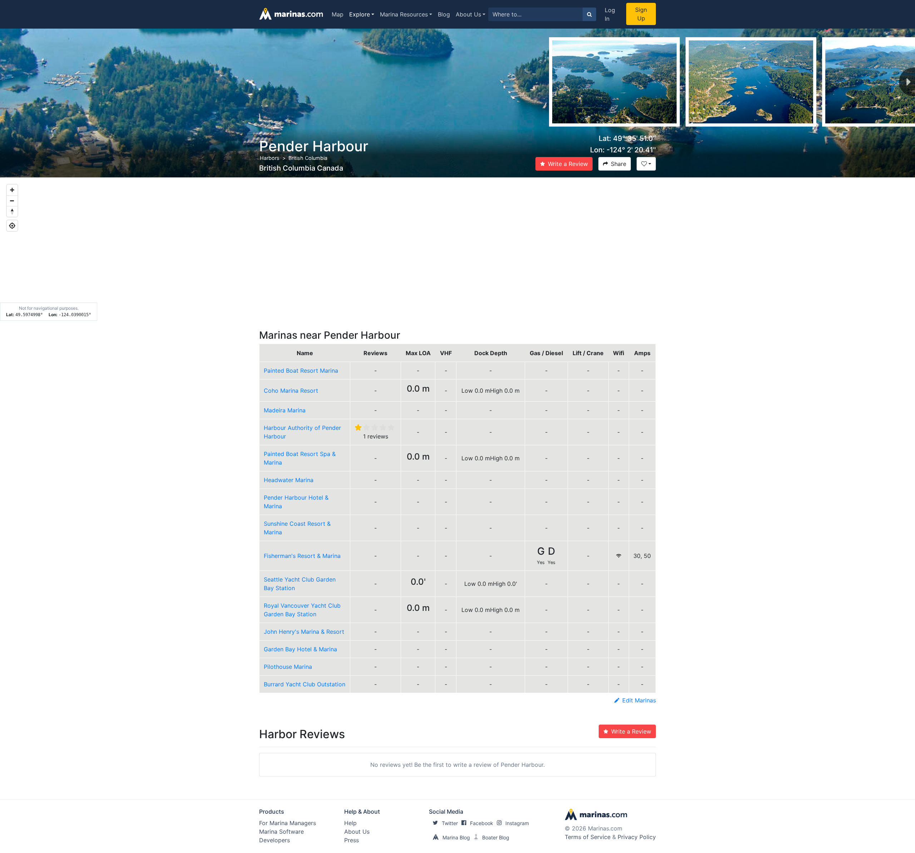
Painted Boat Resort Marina (301, 370)
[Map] (457, 249)
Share (618, 163)
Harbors (270, 158)
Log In (610, 14)
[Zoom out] (12, 200)
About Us (468, 14)
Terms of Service (587, 836)
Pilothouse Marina (288, 666)
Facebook (481, 823)
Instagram (517, 823)
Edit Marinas (639, 700)
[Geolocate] (12, 225)
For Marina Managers (287, 823)
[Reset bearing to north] (12, 211)
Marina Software (281, 831)
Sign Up (641, 14)
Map (337, 14)
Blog (444, 14)
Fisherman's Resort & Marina (302, 555)
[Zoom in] (12, 190)
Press (351, 840)
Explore (359, 14)
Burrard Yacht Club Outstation (304, 684)
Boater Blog (495, 837)
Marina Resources (404, 14)
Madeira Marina (285, 410)
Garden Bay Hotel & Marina (300, 649)
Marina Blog (456, 837)
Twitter (450, 823)
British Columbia (307, 158)
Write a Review (568, 163)
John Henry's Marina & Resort (304, 631)
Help (350, 823)
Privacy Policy (637, 836)
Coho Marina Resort (291, 390)
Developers (274, 840)
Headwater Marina (288, 480)
